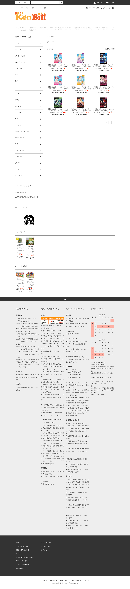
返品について (20, 553)
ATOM (22, 568)
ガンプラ (53, 36)
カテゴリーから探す (28, 8)
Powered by (55, 583)
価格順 (107, 49)
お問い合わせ (106, 8)
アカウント (99, 2)
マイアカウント (46, 542)
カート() (111, 2)
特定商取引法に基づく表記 (24, 557)
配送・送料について (22, 550)
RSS (17, 568)
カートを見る (45, 546)
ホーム (17, 8)
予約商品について (21, 193)
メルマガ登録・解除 (93, 8)
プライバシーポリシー (23, 561)
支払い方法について (22, 546)
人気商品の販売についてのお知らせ (26, 197)
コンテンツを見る (43, 8)
